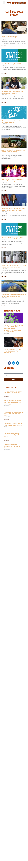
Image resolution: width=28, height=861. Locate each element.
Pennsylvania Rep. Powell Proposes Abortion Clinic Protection (12, 92)
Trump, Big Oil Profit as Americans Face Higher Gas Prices (12, 446)
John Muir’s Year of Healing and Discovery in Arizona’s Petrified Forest (13, 413)
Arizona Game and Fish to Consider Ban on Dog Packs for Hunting (13, 150)
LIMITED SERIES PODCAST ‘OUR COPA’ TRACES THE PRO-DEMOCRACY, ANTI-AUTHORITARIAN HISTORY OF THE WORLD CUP (13, 329)
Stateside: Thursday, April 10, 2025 (11, 64)
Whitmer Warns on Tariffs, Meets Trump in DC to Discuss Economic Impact (13, 209)
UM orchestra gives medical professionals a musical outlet (10, 37)
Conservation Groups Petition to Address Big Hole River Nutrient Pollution (13, 295)
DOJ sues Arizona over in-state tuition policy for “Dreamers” (13, 391)
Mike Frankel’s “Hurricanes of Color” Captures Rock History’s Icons (12, 180)
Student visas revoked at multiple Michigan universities (11, 121)
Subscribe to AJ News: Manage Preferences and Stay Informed (13, 424)
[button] (4, 2)
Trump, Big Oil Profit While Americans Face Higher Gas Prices (12, 435)
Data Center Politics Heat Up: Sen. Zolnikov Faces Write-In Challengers (12, 402)
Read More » (3, 45)
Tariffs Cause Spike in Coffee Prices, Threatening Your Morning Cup (12, 351)
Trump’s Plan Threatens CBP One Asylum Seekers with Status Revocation (13, 266)
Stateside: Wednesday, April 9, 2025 (12, 238)
